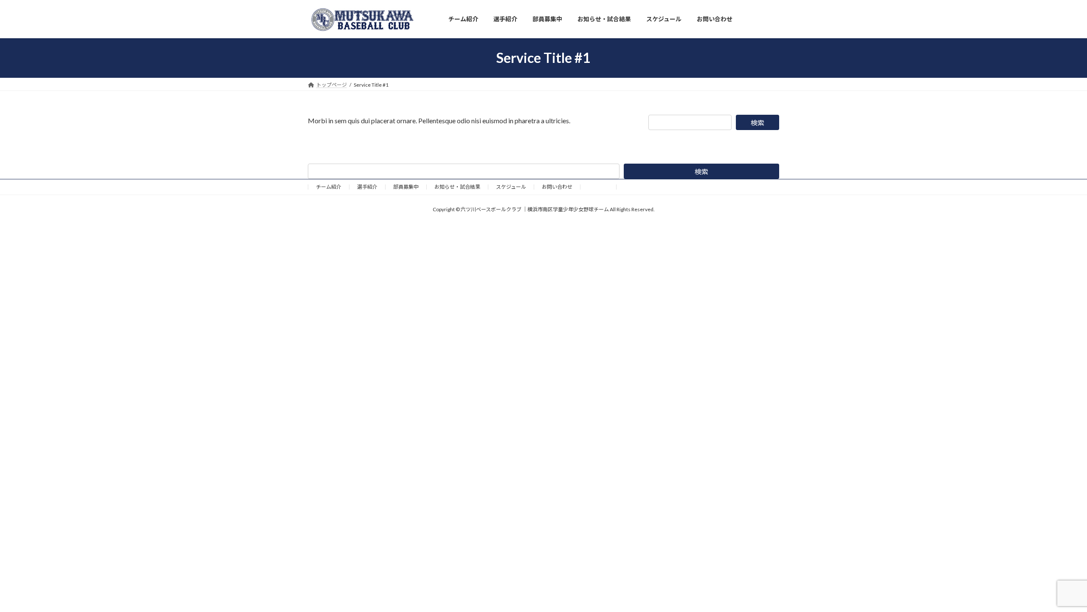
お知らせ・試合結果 (457, 187)
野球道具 (598, 187)
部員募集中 (406, 187)
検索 (757, 123)
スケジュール (511, 187)
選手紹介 (367, 187)
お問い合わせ (557, 187)
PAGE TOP (1055, 586)
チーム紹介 (328, 187)
